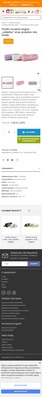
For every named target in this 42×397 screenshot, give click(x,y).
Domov (4, 23)
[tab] (21, 169)
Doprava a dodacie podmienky (12, 303)
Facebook (3, 160)
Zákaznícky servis (8, 339)
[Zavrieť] (39, 363)
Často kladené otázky (9, 316)
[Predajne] (29, 11)
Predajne (5, 279)
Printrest (8, 160)
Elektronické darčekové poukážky (13, 319)
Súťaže (4, 287)
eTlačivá (4, 342)
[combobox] (21, 18)
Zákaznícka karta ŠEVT (9, 328)
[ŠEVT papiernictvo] (10, 11)
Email (12, 160)
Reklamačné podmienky (10, 308)
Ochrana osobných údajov (11, 313)
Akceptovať (20, 391)
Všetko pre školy (7, 347)
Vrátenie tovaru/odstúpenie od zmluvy (15, 311)
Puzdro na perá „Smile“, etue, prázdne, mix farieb (10, 238)
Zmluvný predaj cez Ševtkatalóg (12, 350)
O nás (4, 277)
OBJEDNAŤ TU (27, 5)
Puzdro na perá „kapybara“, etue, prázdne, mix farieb (31, 238)
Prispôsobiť (20, 385)
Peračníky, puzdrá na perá (29, 25)
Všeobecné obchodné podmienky (13, 305)
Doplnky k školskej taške (10, 25)
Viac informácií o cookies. (10, 378)
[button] (38, 74)
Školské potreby (14, 23)
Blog (3, 285)
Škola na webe (7, 345)
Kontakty (4, 282)
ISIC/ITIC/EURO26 (7, 330)
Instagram (3, 293)
